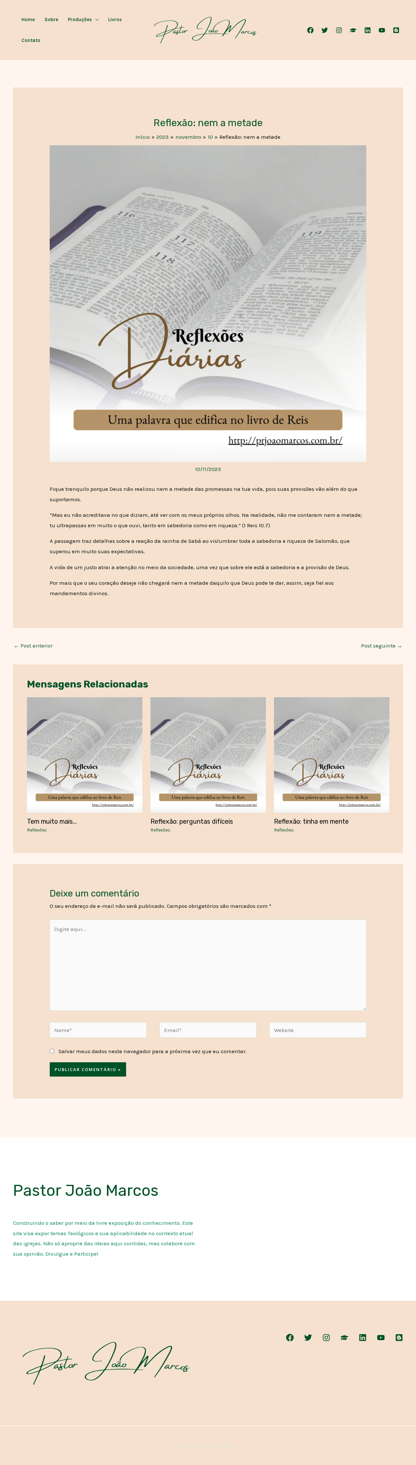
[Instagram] (339, 30)
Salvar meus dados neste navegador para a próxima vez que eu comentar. (152, 1051)
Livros (115, 19)
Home (28, 19)
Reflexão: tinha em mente (311, 821)
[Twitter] (324, 30)
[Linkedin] (367, 30)
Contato (30, 40)
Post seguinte (381, 645)
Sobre (51, 19)
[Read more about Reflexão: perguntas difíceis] (208, 754)
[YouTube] (382, 30)
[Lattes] (353, 30)
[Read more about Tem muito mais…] (84, 754)
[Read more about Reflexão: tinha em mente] (331, 754)
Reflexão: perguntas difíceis (191, 821)
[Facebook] (310, 30)
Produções (80, 19)
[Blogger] (396, 30)
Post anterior (33, 645)
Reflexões (37, 830)
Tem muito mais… (52, 821)
